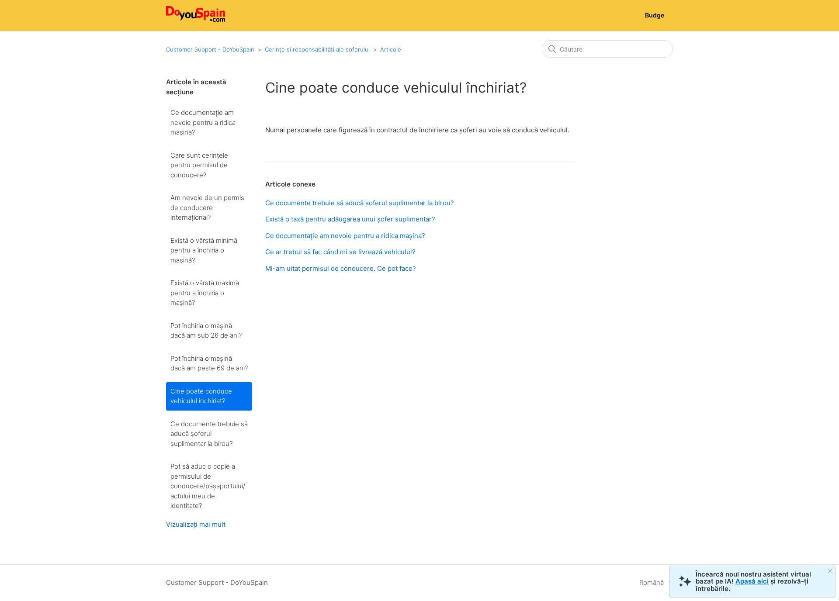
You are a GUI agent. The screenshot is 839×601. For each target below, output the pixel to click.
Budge (654, 15)
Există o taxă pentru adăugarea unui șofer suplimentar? (350, 219)
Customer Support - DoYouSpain (210, 49)
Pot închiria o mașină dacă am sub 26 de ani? (206, 330)
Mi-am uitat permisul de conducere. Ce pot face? (340, 268)
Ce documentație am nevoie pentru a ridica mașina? (203, 122)
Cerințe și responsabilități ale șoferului (317, 49)
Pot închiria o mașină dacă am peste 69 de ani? (209, 363)
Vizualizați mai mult (195, 524)
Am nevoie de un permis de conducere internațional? (207, 207)
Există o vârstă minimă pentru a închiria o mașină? (203, 250)
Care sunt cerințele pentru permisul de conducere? (199, 165)
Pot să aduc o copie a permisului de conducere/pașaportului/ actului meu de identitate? (207, 486)
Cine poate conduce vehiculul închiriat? (201, 396)
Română (652, 582)
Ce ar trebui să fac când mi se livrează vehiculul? (340, 252)
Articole (390, 49)
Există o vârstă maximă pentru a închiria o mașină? (204, 293)
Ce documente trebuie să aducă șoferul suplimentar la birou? (209, 434)
